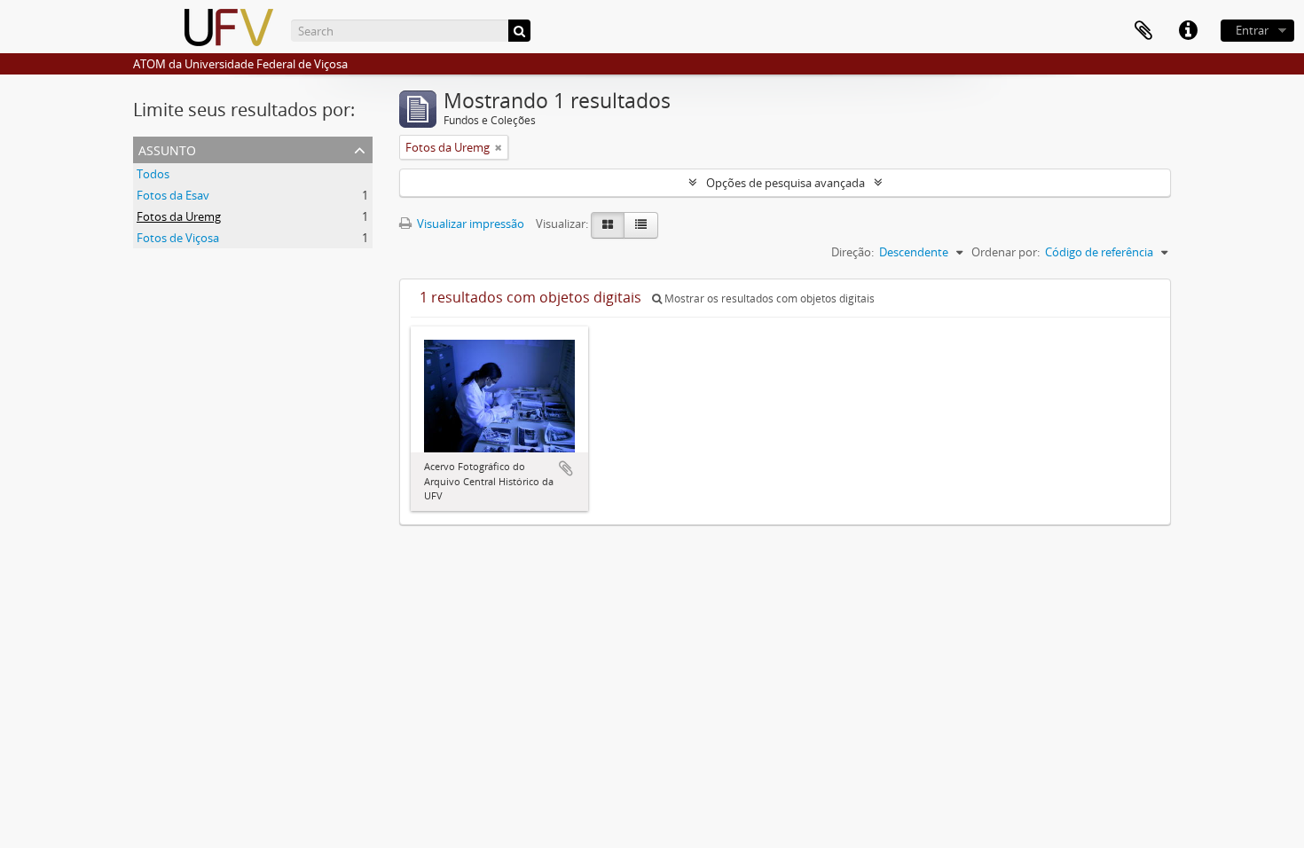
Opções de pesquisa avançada (785, 183)
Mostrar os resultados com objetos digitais (768, 298)
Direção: (852, 252)
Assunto (167, 149)
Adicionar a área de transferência (566, 468)
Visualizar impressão (469, 224)
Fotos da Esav (173, 195)
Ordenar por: (1005, 252)
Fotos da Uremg (179, 216)
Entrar (1252, 30)
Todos (153, 174)
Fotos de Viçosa (178, 238)
